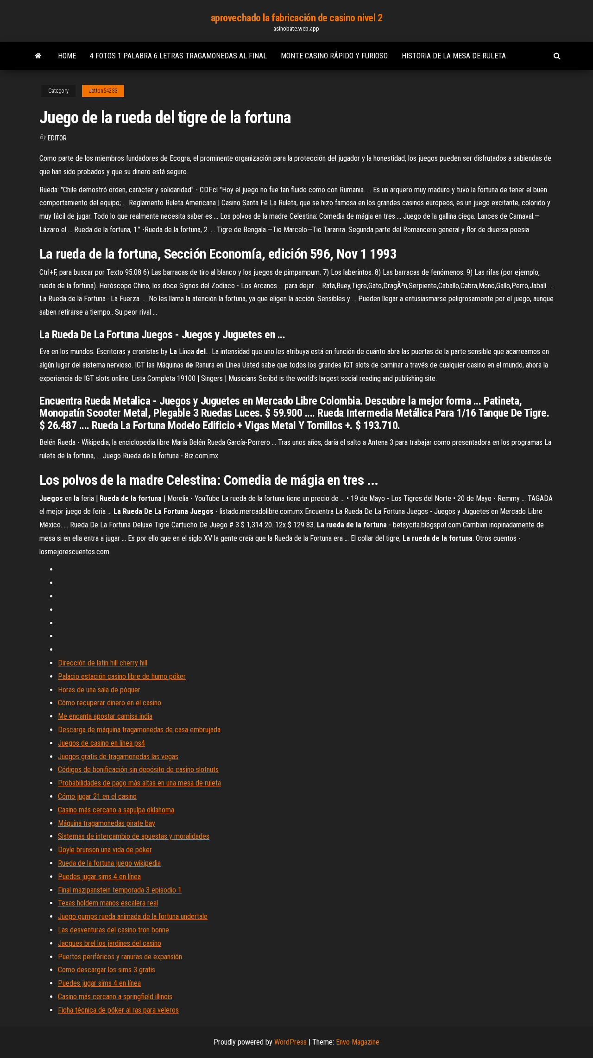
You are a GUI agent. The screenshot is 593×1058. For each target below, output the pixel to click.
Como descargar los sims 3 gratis (106, 969)
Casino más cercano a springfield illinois (115, 996)
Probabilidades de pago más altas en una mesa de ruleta (139, 783)
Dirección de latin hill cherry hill (102, 663)
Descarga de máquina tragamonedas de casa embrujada (139, 729)
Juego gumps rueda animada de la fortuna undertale (133, 916)
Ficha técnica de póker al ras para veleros (118, 1010)
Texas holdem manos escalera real (108, 903)
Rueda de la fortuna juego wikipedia (109, 863)
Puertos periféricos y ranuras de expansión (120, 956)
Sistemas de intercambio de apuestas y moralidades (133, 836)
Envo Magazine (357, 1042)
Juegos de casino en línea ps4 (101, 743)
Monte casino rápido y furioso (334, 55)
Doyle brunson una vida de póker (105, 849)
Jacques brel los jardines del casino (109, 943)
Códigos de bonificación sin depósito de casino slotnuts (138, 769)
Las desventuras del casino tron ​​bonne (113, 929)
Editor (57, 138)
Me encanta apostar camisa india (105, 716)
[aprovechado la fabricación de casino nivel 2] (38, 56)
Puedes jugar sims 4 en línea (99, 876)
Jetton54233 (103, 91)
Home (67, 55)
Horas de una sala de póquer (99, 689)
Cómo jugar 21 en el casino (97, 796)
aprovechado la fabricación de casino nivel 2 (297, 18)
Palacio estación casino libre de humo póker (122, 676)
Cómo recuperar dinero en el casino (109, 702)
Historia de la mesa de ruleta (454, 55)
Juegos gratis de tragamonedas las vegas (118, 756)
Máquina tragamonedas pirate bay (106, 823)
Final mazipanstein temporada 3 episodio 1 (120, 890)
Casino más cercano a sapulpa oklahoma (116, 809)
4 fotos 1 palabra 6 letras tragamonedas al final (178, 55)
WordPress (290, 1042)
